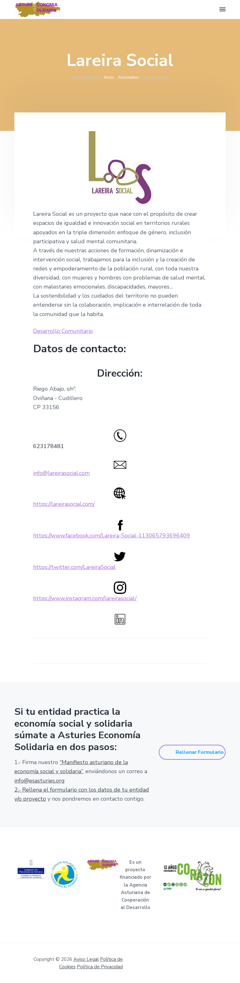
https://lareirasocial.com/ (64, 504)
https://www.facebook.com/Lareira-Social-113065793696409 (111, 535)
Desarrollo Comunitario (63, 331)
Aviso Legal (86, 959)
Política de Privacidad (100, 967)
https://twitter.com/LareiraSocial (74, 567)
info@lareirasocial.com (61, 473)
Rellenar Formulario (200, 752)
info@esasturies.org (39, 780)
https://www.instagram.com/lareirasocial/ (85, 598)
